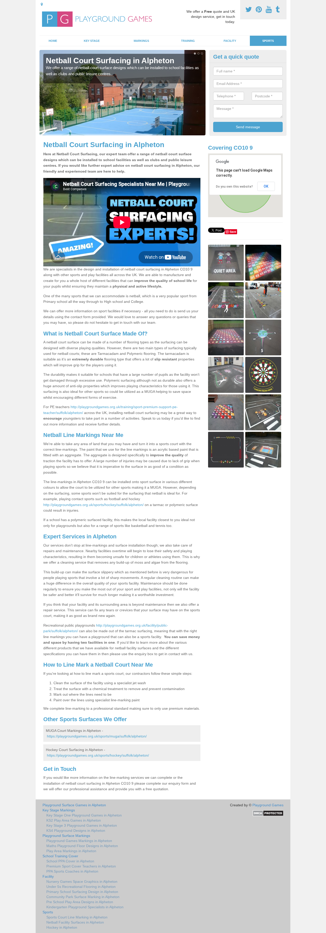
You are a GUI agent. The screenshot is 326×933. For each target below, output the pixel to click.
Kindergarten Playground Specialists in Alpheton (85, 907)
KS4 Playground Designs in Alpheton (75, 830)
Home (53, 40)
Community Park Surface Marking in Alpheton (82, 897)
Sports (268, 40)
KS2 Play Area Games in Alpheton (73, 820)
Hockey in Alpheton (61, 927)
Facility (230, 40)
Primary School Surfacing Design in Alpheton (82, 892)
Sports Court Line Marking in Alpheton (76, 917)
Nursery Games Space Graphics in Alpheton (81, 881)
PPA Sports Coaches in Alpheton (72, 871)
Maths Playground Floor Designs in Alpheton (82, 846)
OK (266, 186)
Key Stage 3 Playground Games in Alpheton (81, 825)
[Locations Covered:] (42, 4)
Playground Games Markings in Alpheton (79, 841)
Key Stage (92, 40)
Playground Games (267, 805)
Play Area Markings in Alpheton (71, 851)
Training (188, 40)
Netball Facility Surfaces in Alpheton (75, 922)
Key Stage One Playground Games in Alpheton (84, 815)
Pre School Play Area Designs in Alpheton (79, 902)
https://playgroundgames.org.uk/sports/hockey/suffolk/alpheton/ (98, 755)
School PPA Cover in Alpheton (70, 861)
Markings (141, 40)
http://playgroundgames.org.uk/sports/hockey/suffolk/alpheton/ (93, 505)
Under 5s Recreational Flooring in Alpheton (81, 887)
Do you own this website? (234, 186)
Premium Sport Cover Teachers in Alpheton (81, 866)
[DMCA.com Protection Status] (268, 813)
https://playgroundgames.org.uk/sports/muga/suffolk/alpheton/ (97, 736)
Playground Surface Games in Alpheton (74, 805)
